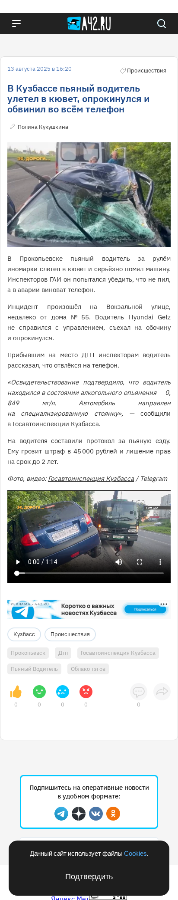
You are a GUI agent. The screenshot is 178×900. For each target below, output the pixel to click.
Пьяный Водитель (34, 669)
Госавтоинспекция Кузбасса (91, 478)
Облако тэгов (88, 669)
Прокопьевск (28, 653)
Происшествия (70, 634)
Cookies (135, 853)
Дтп (63, 653)
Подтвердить (89, 876)
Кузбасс (24, 634)
